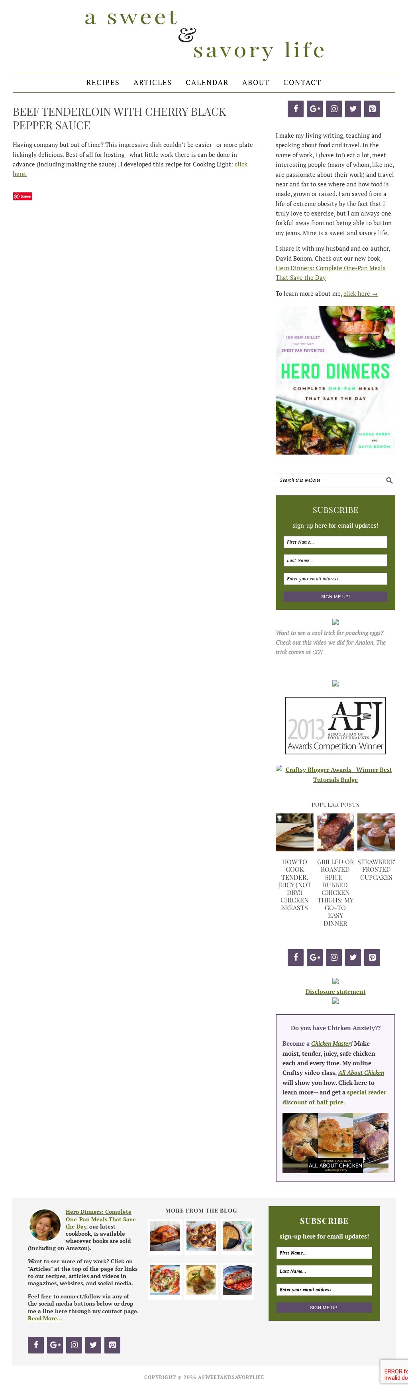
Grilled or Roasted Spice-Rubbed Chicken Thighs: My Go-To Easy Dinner (335, 892)
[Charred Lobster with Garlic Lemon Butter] (165, 1292)
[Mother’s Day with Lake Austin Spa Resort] (201, 1292)
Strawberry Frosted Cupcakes (377, 869)
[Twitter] (353, 109)
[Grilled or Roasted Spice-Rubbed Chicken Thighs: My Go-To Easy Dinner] (336, 849)
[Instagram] (334, 109)
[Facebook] (296, 109)
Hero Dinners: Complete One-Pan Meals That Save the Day (101, 1219)
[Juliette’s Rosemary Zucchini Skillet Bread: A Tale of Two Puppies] (237, 1248)
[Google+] (315, 109)
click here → (360, 293)
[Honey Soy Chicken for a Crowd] (201, 1248)
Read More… (45, 1318)
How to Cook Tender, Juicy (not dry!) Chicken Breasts (294, 884)
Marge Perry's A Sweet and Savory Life (204, 36)
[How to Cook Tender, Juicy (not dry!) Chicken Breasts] (295, 849)
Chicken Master (331, 1043)
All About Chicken (361, 1072)
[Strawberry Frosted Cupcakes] (376, 849)
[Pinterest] (372, 109)
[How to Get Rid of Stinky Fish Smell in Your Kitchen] (237, 1292)
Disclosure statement (336, 991)
